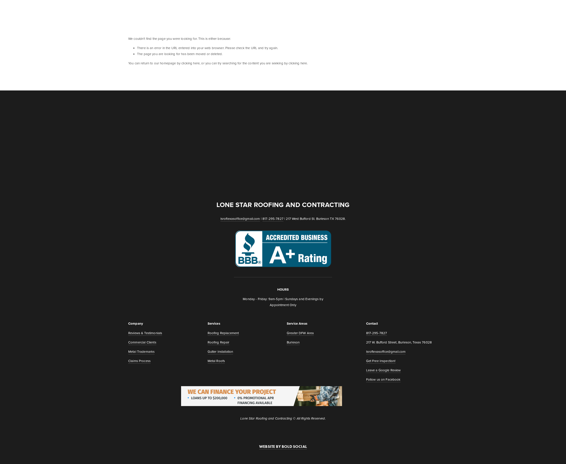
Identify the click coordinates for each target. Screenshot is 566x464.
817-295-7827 (272, 218)
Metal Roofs (216, 361)
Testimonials (219, 8)
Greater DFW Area (300, 333)
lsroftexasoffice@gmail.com (240, 218)
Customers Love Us (405, 8)
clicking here (190, 63)
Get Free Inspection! (381, 361)
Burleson (293, 342)
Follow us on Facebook (383, 379)
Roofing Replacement (223, 333)
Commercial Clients (257, 8)
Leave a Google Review (383, 370)
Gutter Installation (220, 351)
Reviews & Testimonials (145, 333)
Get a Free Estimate (144, 8)
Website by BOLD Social (283, 446)
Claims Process (327, 8)
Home (173, 8)
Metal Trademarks (364, 8)
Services (193, 8)
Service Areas (294, 8)
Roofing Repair (218, 342)
